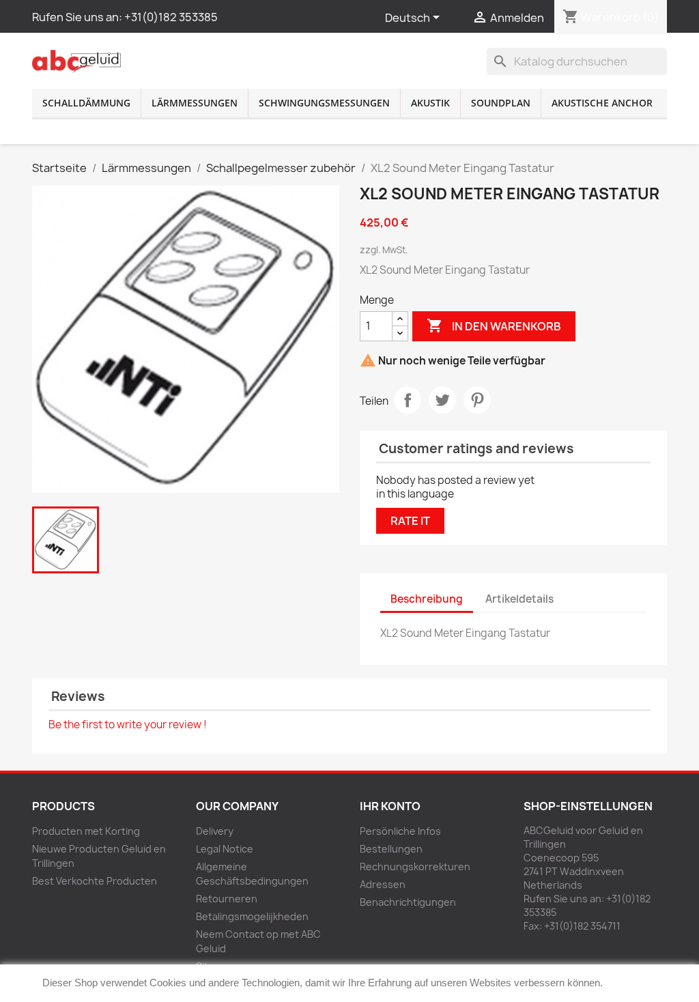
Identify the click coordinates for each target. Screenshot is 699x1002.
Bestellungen (391, 848)
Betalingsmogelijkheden (252, 916)
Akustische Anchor (602, 102)
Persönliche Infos (400, 831)
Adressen (382, 884)
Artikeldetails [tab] (519, 599)
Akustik (430, 102)
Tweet (442, 400)
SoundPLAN (500, 102)
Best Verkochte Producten (94, 880)
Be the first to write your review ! (127, 724)
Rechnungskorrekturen (415, 866)
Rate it (410, 520)
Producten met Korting (86, 831)
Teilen (407, 400)
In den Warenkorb (494, 325)
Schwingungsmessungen (324, 102)
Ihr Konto (390, 806)
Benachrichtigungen (408, 902)
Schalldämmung (86, 102)
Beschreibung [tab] (426, 599)
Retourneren (226, 898)
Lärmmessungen (195, 102)
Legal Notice (224, 848)
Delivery (214, 831)
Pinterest (477, 400)
